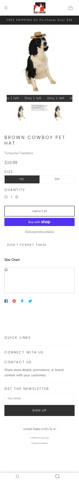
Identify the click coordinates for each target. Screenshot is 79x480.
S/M (57, 179)
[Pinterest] (14, 301)
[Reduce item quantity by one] (6, 197)
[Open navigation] (8, 8)
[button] (13, 62)
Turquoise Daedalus (18, 153)
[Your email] (39, 398)
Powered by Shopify (39, 443)
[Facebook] (6, 301)
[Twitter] (30, 301)
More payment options (39, 232)
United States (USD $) (38, 429)
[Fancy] (22, 301)
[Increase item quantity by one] (17, 197)
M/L (21, 179)
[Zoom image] (39, 62)
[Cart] (71, 8)
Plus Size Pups (43, 438)
